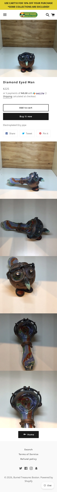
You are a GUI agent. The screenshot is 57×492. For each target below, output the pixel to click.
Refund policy (28, 459)
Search (28, 449)
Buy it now (26, 116)
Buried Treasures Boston (26, 477)
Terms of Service (28, 454)
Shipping (7, 96)
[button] (26, 93)
